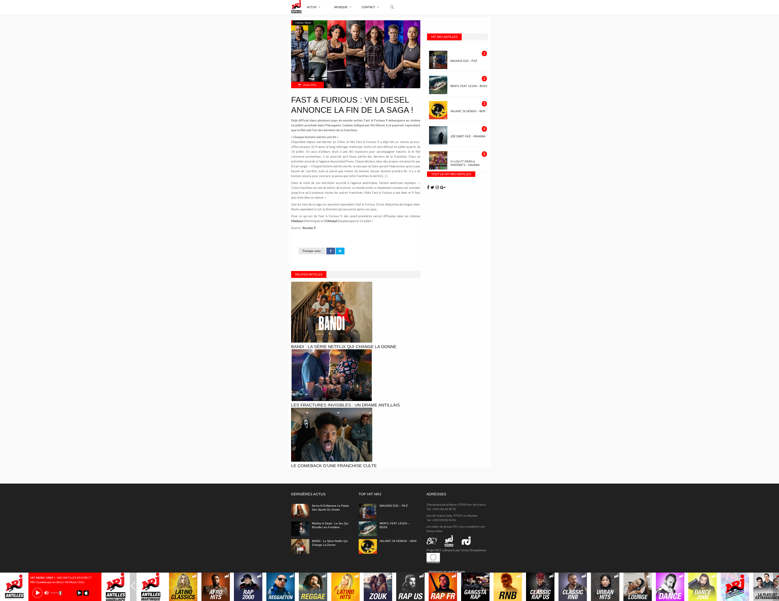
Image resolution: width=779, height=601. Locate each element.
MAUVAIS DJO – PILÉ (394, 505)
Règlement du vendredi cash (447, 571)
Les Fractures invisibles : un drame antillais (345, 405)
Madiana (297, 221)
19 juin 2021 (309, 85)
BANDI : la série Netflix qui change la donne (343, 346)
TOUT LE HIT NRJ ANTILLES (451, 174)
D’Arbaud (330, 221)
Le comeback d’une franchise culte (334, 465)
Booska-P (309, 228)
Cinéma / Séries (303, 23)
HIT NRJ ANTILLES (444, 37)
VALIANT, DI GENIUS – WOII (398, 541)
